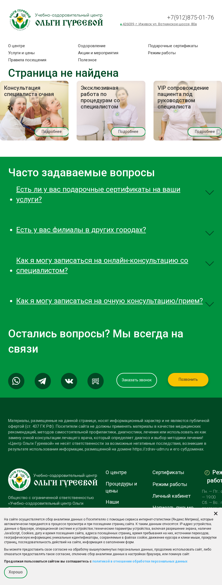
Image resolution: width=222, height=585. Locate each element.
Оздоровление (92, 45)
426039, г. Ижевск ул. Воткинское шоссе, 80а (159, 24)
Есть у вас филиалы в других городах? (81, 229)
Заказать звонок (137, 380)
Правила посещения (27, 59)
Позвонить (188, 379)
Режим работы (162, 52)
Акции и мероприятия (98, 52)
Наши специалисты (121, 505)
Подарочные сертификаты (173, 45)
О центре (16, 45)
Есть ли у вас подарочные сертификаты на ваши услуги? (98, 194)
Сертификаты (168, 472)
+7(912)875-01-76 (190, 17)
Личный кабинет (171, 496)
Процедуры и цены (121, 487)
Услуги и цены (21, 52)
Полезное (87, 59)
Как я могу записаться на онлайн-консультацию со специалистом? (102, 265)
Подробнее (52, 131)
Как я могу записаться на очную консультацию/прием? (109, 300)
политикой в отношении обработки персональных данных (139, 561)
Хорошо (16, 572)
